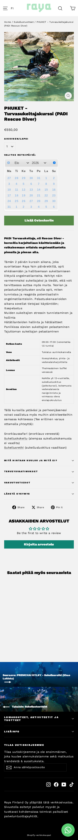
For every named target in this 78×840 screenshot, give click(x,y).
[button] (13, 8)
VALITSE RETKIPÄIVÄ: (20, 155)
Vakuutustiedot (17, 482)
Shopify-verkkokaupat (39, 835)
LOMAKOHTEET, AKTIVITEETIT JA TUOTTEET (31, 719)
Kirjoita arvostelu (39, 544)
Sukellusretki (14, 447)
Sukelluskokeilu (15, 438)
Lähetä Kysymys (17, 493)
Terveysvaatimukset (21, 471)
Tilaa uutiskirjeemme (24, 745)
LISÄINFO (12, 731)
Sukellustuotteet (24, 22)
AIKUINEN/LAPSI (16, 139)
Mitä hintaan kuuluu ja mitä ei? (30, 460)
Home (7, 22)
